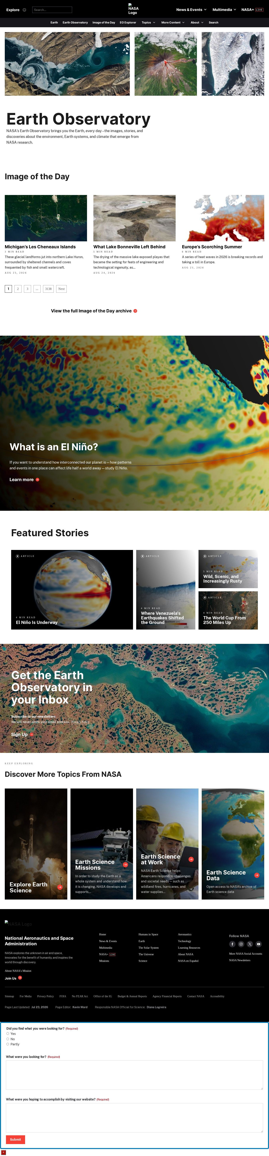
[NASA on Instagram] (241, 944)
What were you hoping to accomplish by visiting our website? (57, 1099)
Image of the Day (104, 22)
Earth (54, 22)
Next (61, 288)
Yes (13, 1034)
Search (213, 22)
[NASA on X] (250, 944)
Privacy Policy (80, 722)
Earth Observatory (75, 22)
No (13, 1039)
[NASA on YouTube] (258, 944)
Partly (15, 1044)
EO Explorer (128, 22)
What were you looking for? (33, 1057)
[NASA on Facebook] (232, 944)
